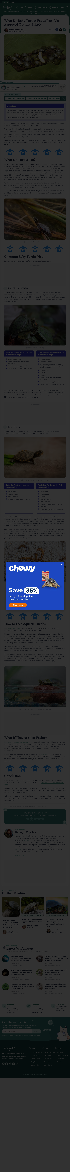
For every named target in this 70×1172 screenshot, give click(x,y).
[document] (35, 586)
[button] (61, 564)
